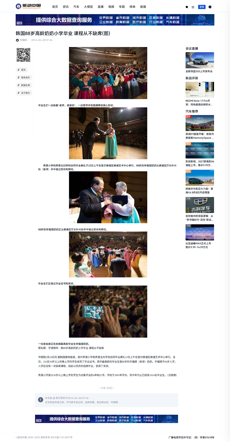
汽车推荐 (192, 111)
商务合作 (23, 77)
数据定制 (23, 85)
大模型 (88, 7)
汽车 (76, 7)
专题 (122, 7)
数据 (143, 7)
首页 (55, 7)
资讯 (66, 7)
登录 (202, 7)
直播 (101, 7)
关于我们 (23, 93)
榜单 (132, 7)
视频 (111, 7)
